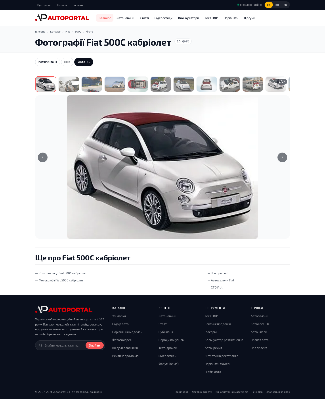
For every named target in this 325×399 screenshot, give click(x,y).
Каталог (62, 4)
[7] (183, 84)
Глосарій (211, 332)
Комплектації (47, 62)
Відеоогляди (163, 18)
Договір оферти (202, 391)
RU (277, 5)
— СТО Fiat (215, 287)
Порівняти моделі (217, 364)
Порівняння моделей (127, 332)
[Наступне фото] (282, 157)
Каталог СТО (260, 324)
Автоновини (125, 18)
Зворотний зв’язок (278, 391)
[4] (114, 84)
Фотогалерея (122, 340)
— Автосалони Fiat (220, 280)
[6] (160, 84)
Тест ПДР (211, 18)
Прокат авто (260, 340)
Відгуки (249, 18)
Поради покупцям (171, 340)
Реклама (257, 391)
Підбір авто (120, 324)
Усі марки (119, 316)
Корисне (78, 4)
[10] (252, 84)
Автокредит (213, 348)
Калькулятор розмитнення (224, 340)
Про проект (44, 4)
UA (269, 5)
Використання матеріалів (232, 391)
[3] (91, 84)
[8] (206, 84)
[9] (229, 84)
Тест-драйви (168, 348)
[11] (275, 84)
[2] (68, 84)
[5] (137, 84)
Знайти (94, 345)
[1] (45, 84)
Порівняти (231, 18)
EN (285, 5)
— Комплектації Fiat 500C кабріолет (61, 273)
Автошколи (259, 332)
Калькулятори (188, 18)
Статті (144, 18)
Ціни (67, 62)
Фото (84, 62)
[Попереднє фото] (43, 157)
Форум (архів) (169, 364)
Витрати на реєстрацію (221, 356)
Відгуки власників (125, 348)
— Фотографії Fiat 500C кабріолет (59, 280)
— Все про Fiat (217, 273)
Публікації (166, 332)
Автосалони (259, 316)
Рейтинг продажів (125, 356)
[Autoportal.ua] (62, 17)
